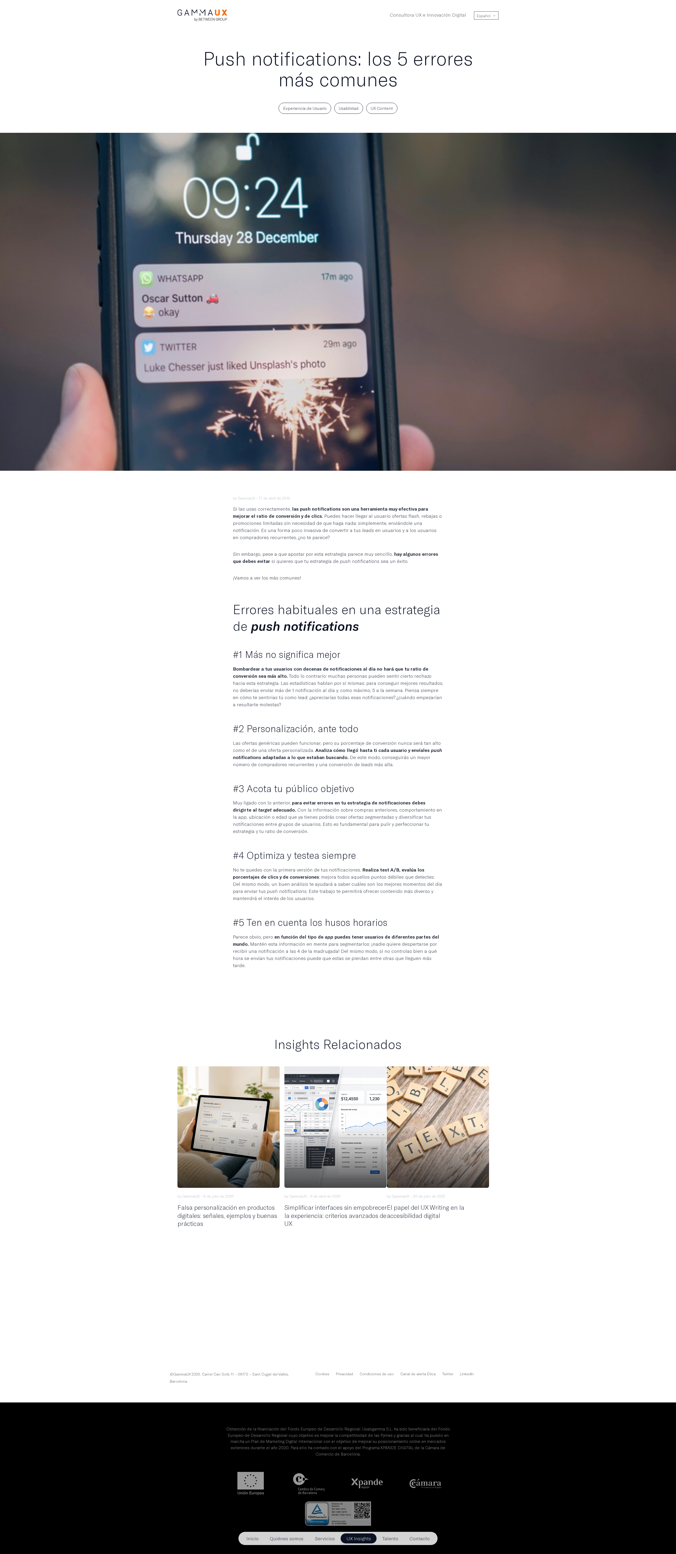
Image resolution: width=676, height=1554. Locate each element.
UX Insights (358, 1538)
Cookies (322, 1374)
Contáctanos (338, 1326)
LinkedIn (467, 1374)
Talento (390, 1538)
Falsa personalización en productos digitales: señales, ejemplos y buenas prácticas (227, 1215)
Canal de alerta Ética (418, 1374)
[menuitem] (483, 15)
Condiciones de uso (377, 1374)
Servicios (325, 1538)
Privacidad (344, 1374)
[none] (486, 15)
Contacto (420, 1538)
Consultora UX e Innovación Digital (428, 15)
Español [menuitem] (483, 15)
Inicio (252, 1538)
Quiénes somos (286, 1538)
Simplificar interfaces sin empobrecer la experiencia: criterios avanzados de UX (335, 1215)
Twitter (447, 1374)
